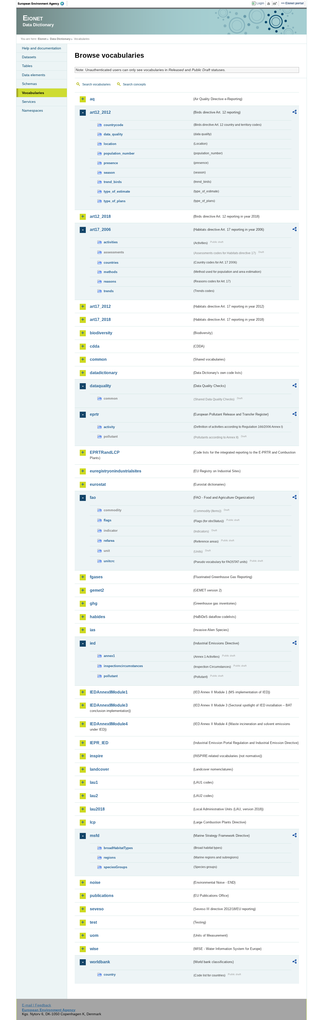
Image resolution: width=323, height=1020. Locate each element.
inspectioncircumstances (123, 666)
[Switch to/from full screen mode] (276, 3)
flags (107, 520)
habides (97, 617)
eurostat (98, 484)
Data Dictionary (60, 38)
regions (110, 857)
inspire (96, 756)
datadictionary (103, 373)
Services (29, 102)
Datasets (29, 57)
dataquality (100, 386)
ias (92, 630)
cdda (94, 346)
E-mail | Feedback (36, 1005)
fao (93, 497)
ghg (93, 603)
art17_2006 (100, 229)
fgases (96, 577)
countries (111, 262)
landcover (99, 769)
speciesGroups (115, 867)
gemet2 (97, 590)
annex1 (109, 656)
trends (109, 291)
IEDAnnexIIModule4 (109, 724)
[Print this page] (269, 3)
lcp (93, 822)
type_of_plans (114, 201)
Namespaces (32, 110)
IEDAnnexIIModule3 (109, 705)
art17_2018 (100, 319)
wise (94, 949)
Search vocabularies (96, 84)
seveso (97, 909)
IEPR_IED (99, 743)
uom (94, 935)
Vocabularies (33, 93)
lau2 (94, 796)
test (93, 922)
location (110, 144)
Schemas (29, 84)
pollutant (111, 676)
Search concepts (134, 84)
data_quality (113, 134)
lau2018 (97, 809)
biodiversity (101, 333)
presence (111, 163)
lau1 (94, 782)
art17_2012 (100, 306)
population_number (119, 153)
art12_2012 (100, 112)
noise (95, 882)
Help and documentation (41, 48)
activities (111, 242)
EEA (42, 3)
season (109, 172)
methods (110, 272)
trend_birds (113, 182)
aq (92, 99)
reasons (110, 281)
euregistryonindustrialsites (115, 471)
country (110, 974)
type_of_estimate (117, 191)
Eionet (42, 38)
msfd (94, 835)
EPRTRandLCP (105, 452)
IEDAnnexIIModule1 (109, 692)
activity (109, 427)
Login (260, 3)
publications (102, 895)
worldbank (100, 962)
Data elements (33, 75)
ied (93, 643)
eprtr (94, 414)
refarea (109, 541)
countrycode (113, 125)
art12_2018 (100, 216)
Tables (27, 66)
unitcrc (109, 561)
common (98, 359)
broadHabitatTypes (118, 848)
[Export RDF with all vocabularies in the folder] (294, 113)
